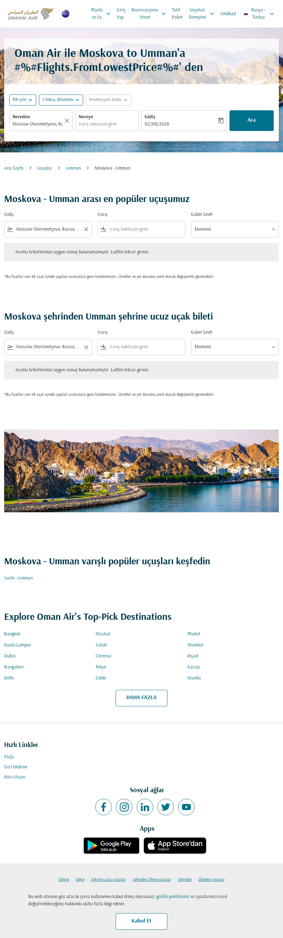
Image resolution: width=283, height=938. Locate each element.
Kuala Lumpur (17, 645)
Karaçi (193, 667)
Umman (73, 168)
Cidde (101, 678)
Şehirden (185, 880)
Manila (194, 678)
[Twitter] (165, 807)
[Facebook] (103, 807)
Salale (101, 645)
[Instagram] (124, 807)
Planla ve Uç (101, 14)
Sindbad (228, 14)
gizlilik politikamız (172, 896)
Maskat (103, 634)
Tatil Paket (177, 14)
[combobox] (48, 229)
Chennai (103, 656)
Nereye (86, 117)
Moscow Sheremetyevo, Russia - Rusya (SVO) (37, 124)
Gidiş (150, 117)
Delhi (9, 678)
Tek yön (19, 99)
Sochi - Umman (18, 578)
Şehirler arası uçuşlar (108, 880)
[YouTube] (186, 807)
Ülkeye (64, 880)
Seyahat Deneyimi (202, 14)
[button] (61, 99)
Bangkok (12, 634)
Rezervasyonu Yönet (149, 14)
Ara (251, 120)
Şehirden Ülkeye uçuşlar (152, 880)
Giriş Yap (121, 14)
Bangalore (13, 667)
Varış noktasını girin (98, 124)
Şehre (80, 880)
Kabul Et (141, 921)
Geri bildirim (15, 767)
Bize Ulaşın (14, 777)
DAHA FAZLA (141, 697)
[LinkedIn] (145, 807)
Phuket (194, 634)
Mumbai (195, 645)
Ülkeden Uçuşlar (211, 880)
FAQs (9, 757)
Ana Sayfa (13, 168)
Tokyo (101, 667)
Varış (103, 214)
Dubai (10, 656)
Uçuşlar (44, 168)
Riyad (192, 656)
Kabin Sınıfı (201, 214)
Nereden (21, 117)
